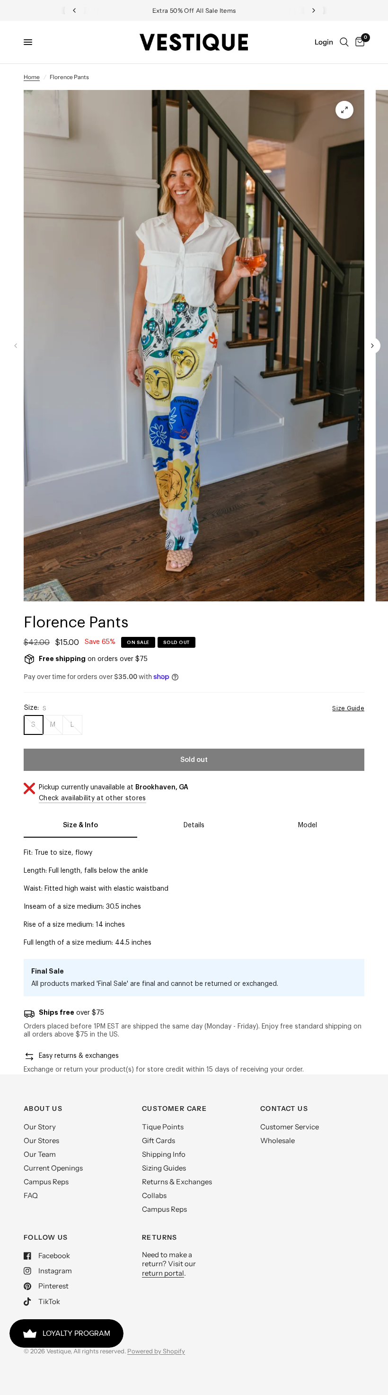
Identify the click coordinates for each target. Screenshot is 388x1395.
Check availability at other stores (92, 798)
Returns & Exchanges (177, 1181)
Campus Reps (46, 1181)
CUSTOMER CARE (174, 1108)
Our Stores (41, 1140)
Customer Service (289, 1126)
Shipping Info (163, 1154)
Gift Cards (158, 1140)
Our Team (40, 1154)
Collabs (154, 1195)
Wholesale (277, 1140)
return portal (163, 1273)
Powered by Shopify (156, 1351)
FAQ (31, 1195)
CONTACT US (284, 1108)
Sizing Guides (164, 1167)
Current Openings (53, 1167)
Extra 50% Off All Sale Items (194, 10)
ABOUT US (43, 1108)
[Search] (344, 42)
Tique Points (163, 1126)
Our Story (40, 1126)
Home (32, 76)
